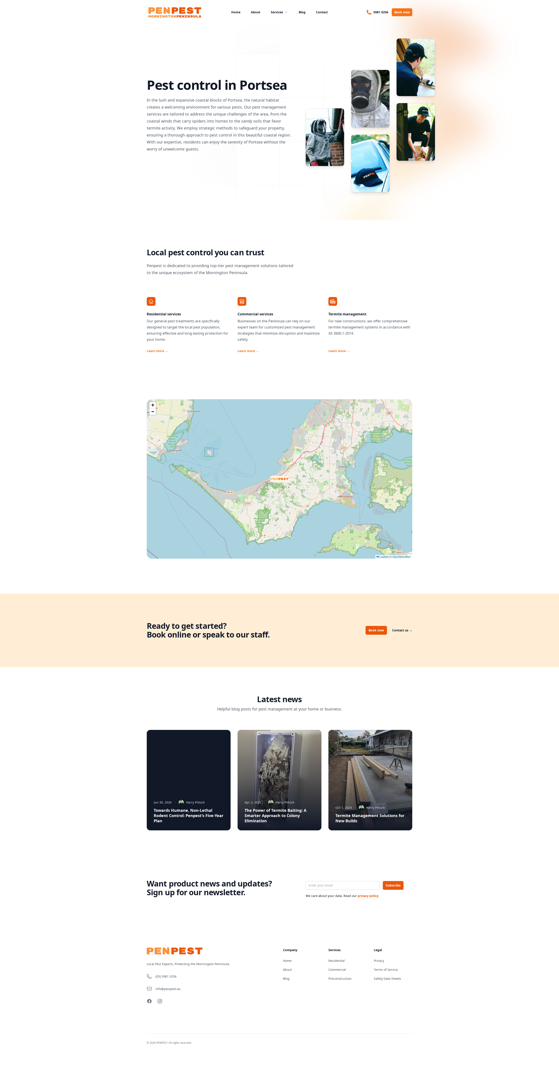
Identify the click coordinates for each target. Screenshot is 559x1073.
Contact (322, 12)
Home (235, 12)
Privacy (379, 961)
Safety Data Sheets (387, 978)
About (255, 12)
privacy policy (368, 896)
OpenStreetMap (401, 556)
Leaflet (383, 556)
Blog (302, 12)
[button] (271, 477)
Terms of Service (386, 970)
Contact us (402, 630)
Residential (336, 961)
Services (277, 12)
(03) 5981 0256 (165, 976)
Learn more (157, 351)
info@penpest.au (168, 989)
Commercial (337, 970)
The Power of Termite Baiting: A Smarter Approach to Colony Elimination (275, 815)
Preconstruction (340, 978)
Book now (402, 12)
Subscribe (393, 885)
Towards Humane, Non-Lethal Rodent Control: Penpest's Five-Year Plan (188, 815)
